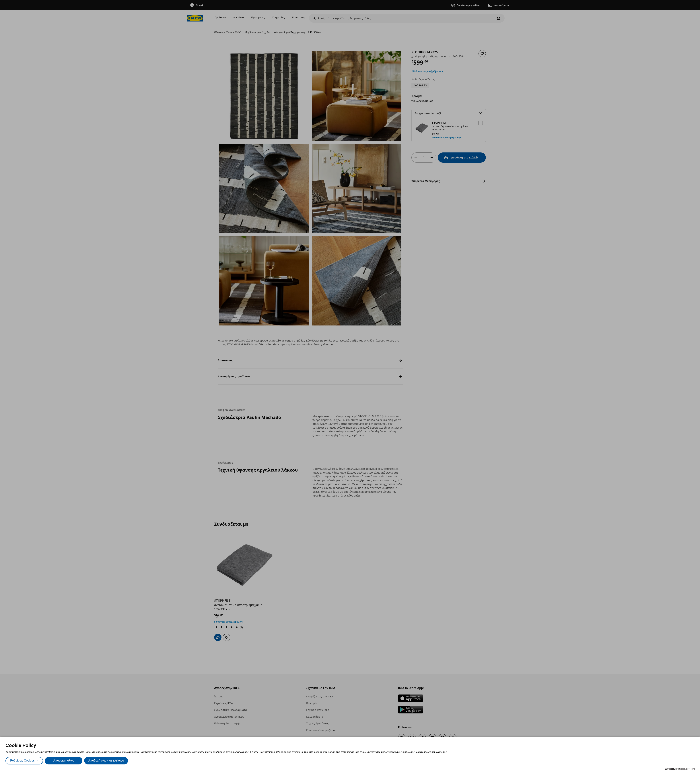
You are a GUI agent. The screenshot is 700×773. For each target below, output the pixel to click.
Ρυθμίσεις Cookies (22, 760)
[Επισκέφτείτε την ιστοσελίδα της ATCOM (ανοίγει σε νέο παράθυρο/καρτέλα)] (680, 769)
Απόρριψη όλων (63, 760)
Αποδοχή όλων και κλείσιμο (106, 760)
